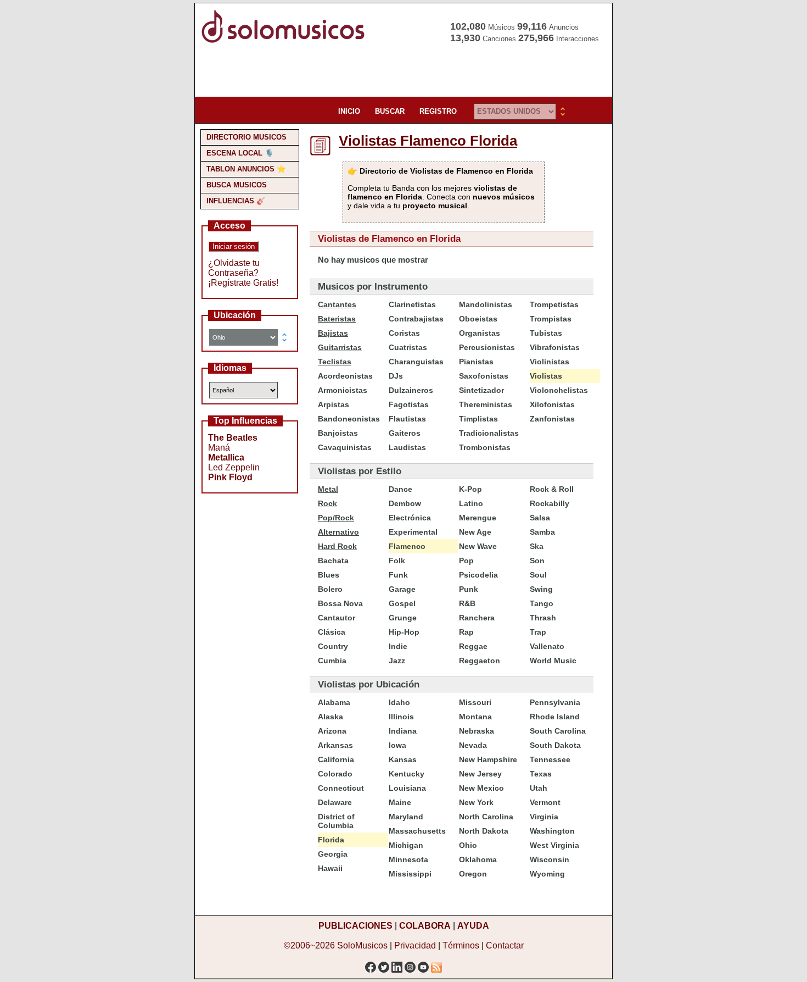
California (336, 759)
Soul (538, 574)
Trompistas (550, 318)
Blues (328, 574)
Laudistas (407, 447)
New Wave (478, 546)
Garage (402, 589)
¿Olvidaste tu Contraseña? (234, 268)
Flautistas (407, 418)
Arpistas (333, 404)
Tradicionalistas (489, 433)
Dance (400, 489)
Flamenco (407, 546)
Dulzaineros (411, 390)
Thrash (543, 617)
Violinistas (549, 361)
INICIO (349, 111)
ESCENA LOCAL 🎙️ (240, 153)
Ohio (468, 845)
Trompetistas (554, 304)
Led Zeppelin (234, 467)
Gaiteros (405, 433)
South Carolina (558, 730)
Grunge (403, 617)
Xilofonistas (552, 404)
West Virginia (554, 845)
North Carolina (486, 816)
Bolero (330, 589)
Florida (331, 839)
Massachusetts (417, 830)
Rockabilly (549, 503)
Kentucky (406, 773)
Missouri (475, 702)
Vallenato (547, 646)
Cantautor (336, 617)
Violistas (546, 375)
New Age (475, 532)
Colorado (335, 773)
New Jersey (480, 773)
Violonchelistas (559, 390)
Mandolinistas (485, 304)
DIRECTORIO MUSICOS (246, 137)
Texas (541, 773)
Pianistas (476, 361)
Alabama (334, 702)
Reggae (473, 646)
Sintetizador (481, 390)
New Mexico (481, 788)
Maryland (406, 816)
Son (537, 560)
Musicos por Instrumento (373, 286)
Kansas (403, 759)
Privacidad (415, 945)
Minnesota (408, 859)
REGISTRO (438, 111)
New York (476, 802)
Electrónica (410, 517)
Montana (475, 716)
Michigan (406, 845)
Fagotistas (409, 404)
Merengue (477, 517)
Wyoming (547, 873)
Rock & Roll (552, 489)
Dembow (405, 503)
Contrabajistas (416, 318)
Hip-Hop (404, 632)
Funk (398, 574)
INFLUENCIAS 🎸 (236, 201)
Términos (460, 945)
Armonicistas (342, 390)
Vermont (545, 802)
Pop (466, 560)
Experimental (413, 532)
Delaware (335, 802)
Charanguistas (416, 361)
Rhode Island (555, 716)
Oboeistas (478, 318)
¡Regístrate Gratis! (243, 282)
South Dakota (555, 745)
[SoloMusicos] (285, 41)
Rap (466, 632)
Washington (552, 830)
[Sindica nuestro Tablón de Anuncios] (436, 964)
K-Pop (470, 489)
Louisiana (407, 788)
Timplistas (478, 418)
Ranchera (477, 617)
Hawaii (330, 868)
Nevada (473, 745)
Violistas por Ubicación (368, 684)
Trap (538, 632)
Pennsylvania (555, 702)
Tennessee (550, 759)
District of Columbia (336, 821)
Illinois (401, 716)
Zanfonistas (552, 418)
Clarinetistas (412, 304)
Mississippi (410, 873)
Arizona (332, 730)
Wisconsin (549, 859)
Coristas (404, 333)
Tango (541, 603)
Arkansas (335, 745)
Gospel (402, 603)
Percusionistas (487, 347)
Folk (397, 560)
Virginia (544, 816)
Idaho (399, 702)
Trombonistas (485, 447)
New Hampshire (488, 759)
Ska (536, 546)
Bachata (333, 560)
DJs (396, 375)
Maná (219, 447)
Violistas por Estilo (359, 471)
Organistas (479, 333)
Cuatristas (408, 347)
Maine (400, 802)
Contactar (505, 945)
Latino (471, 503)
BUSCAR (390, 111)
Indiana (403, 730)
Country (333, 646)
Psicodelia (478, 574)
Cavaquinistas (345, 447)
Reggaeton (479, 660)
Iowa (397, 745)
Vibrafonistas (555, 347)
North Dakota (483, 830)
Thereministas (485, 404)
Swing (541, 589)
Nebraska (476, 730)
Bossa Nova (340, 603)
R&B (467, 603)
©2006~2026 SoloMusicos (336, 945)
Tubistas (546, 333)
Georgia (333, 854)
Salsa (540, 517)
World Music (553, 660)
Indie (398, 646)
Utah (538, 788)
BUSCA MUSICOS (236, 185)
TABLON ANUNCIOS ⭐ (246, 169)
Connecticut (341, 788)
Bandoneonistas (349, 418)
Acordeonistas (345, 375)
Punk (468, 589)
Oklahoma (478, 859)
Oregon (473, 873)
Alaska (330, 716)
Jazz (397, 660)
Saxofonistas (483, 375)
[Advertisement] (400, 71)
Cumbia (332, 660)
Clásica (331, 632)
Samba (542, 532)
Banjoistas (338, 433)
